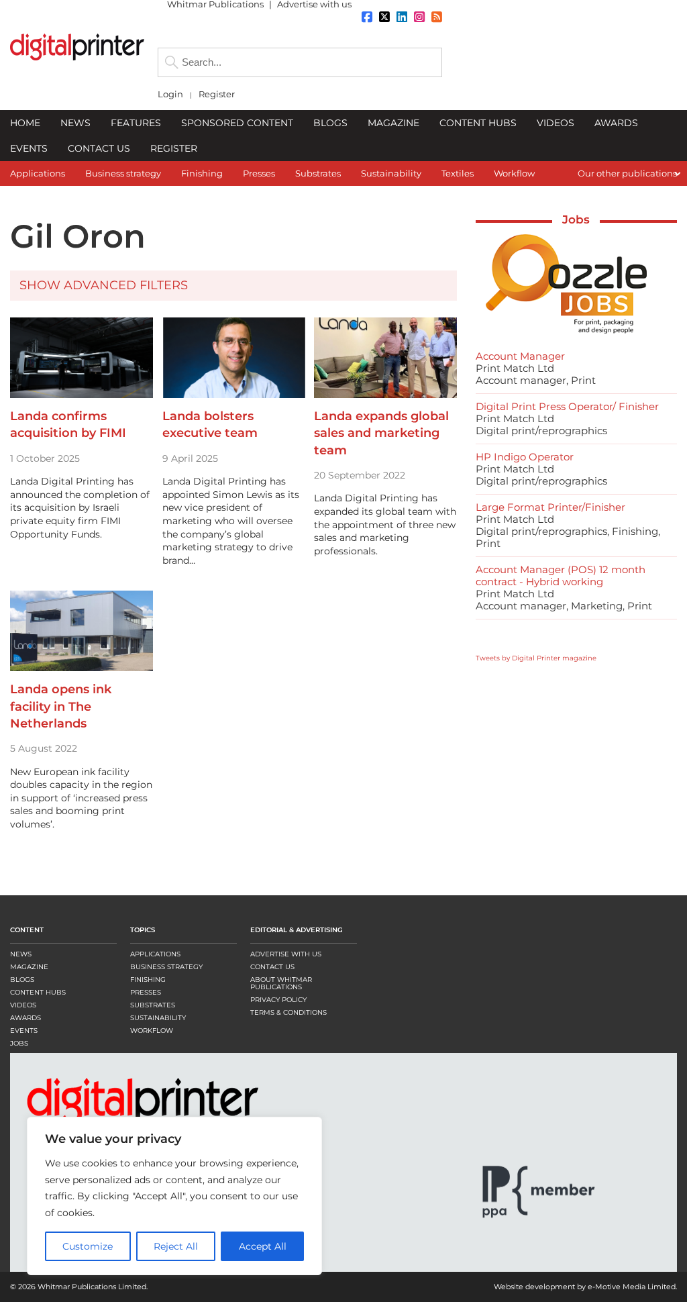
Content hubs (38, 992)
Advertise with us (285, 954)
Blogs (22, 979)
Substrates (152, 1005)
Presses (145, 992)
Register (217, 94)
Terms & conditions (288, 1012)
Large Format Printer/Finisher (550, 507)
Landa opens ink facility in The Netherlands (60, 706)
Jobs (576, 219)
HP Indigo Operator (525, 456)
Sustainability (158, 1017)
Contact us (272, 966)
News (21, 954)
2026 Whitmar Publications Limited (82, 1286)
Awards (25, 1017)
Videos (23, 1005)
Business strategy (166, 966)
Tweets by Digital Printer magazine (536, 658)
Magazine (29, 966)
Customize (87, 1246)
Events (24, 1030)
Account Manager (520, 356)
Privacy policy (278, 999)
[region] (174, 1196)
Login (170, 94)
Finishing (148, 979)
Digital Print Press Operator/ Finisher (567, 406)
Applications (155, 954)
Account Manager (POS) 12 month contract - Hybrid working (560, 575)
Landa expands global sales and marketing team (381, 433)
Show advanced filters (103, 285)
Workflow (151, 1030)
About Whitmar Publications (281, 983)
